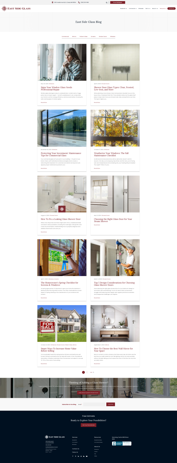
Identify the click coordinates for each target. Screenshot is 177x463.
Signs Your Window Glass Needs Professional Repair (56, 88)
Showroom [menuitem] (96, 449)
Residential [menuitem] (74, 440)
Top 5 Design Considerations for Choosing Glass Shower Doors (114, 283)
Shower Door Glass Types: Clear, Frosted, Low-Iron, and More (114, 88)
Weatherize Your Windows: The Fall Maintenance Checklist (111, 154)
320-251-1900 (48, 444)
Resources (162, 8)
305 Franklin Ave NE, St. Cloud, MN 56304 (65, 2)
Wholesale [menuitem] (74, 444)
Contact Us (171, 8)
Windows (112, 36)
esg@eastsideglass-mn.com (52, 447)
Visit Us (147, 8)
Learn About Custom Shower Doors (88, 393)
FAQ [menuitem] (95, 453)
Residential (122, 8)
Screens (93, 36)
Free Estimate (117, 2)
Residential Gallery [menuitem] (98, 440)
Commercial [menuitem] (74, 442)
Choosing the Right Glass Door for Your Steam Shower (113, 220)
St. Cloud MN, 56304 (50, 442)
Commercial (132, 8)
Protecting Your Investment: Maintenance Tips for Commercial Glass (61, 154)
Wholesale (140, 8)
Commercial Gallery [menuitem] (98, 442)
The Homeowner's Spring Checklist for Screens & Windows (59, 283)
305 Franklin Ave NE (50, 441)
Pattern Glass (83, 36)
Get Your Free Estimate (88, 425)
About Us (154, 8)
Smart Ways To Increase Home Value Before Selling (58, 349)
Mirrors (74, 36)
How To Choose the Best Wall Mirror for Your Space (113, 349)
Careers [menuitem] (95, 451)
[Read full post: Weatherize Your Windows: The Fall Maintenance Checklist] (115, 128)
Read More (44, 102)
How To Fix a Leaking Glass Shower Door (61, 219)
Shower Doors (103, 36)
